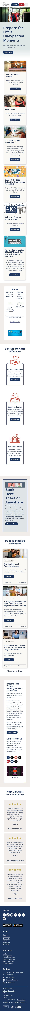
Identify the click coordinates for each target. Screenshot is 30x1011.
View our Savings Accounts (14, 860)
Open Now (8, 52)
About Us (5, 935)
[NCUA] (6, 1006)
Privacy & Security (8, 1002)
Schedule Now (11, 524)
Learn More (15, 89)
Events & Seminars (8, 961)
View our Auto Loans (14, 829)
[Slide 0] (12, 777)
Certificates (20, 303)
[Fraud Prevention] (15, 333)
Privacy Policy (21, 1000)
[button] (26, 4)
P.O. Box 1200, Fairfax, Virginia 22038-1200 (15, 973)
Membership (6, 939)
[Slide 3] (17, 777)
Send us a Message (12, 980)
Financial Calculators (9, 959)
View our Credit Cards (15, 898)
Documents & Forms (9, 958)
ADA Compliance (20, 1002)
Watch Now (12, 732)
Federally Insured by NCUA (9, 992)
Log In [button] (21, 4)
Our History (6, 937)
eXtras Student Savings (10, 305)
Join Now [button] (15, 4)
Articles (5, 954)
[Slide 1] (14, 777)
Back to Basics (9, 560)
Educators (6, 944)
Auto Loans (9, 292)
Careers (5, 941)
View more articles (14, 671)
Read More (9, 576)
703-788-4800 (10, 977)
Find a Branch (10, 982)
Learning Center (7, 956)
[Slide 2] (15, 777)
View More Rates (15, 322)
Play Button (15, 771)
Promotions (6, 943)
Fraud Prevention (8, 963)
